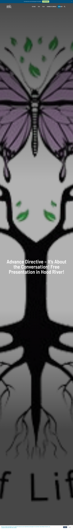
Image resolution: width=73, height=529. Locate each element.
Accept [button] (65, 527)
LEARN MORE (45, 1)
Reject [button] (70, 527)
